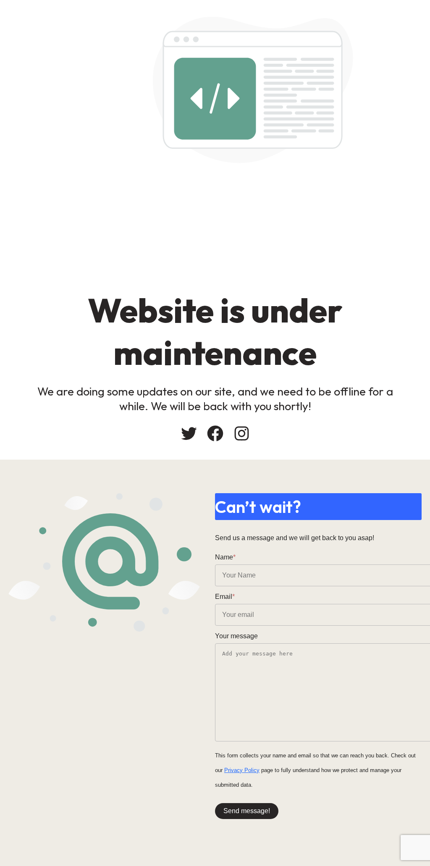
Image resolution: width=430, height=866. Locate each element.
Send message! (246, 810)
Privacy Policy (242, 770)
